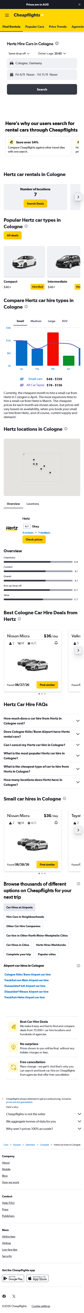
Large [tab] (51, 321)
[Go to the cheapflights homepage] (29, 15)
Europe (17, 1144)
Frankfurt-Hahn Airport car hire (24, 997)
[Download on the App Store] (38, 1278)
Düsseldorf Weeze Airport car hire (26, 991)
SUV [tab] (64, 321)
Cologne (44, 1144)
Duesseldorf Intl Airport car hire (24, 986)
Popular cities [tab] (47, 954)
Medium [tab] (36, 321)
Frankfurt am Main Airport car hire (26, 980)
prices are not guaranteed (19, 1102)
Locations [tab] (33, 503)
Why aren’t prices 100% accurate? (29, 1129)
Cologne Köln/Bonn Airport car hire (27, 974)
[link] (35, 203)
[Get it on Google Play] (13, 1278)
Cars (6, 1144)
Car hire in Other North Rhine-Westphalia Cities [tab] (37, 935)
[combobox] (19, 53)
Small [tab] (20, 321)
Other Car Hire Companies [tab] (23, 926)
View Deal (37, 286)
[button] (79, 4)
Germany (30, 1144)
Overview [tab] (13, 503)
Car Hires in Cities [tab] (17, 945)
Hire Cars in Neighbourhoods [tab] (25, 916)
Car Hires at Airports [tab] (19, 907)
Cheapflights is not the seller (25, 1114)
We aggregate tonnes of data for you (31, 1121)
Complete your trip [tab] (18, 954)
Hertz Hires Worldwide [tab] (51, 945)
